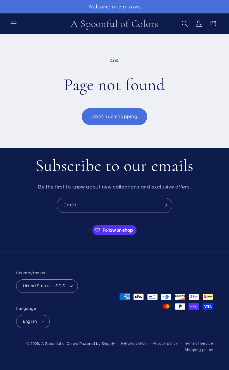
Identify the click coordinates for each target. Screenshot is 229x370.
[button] (13, 24)
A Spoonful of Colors (59, 344)
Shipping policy (199, 350)
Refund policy (133, 343)
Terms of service (198, 343)
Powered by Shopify (97, 344)
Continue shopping (115, 116)
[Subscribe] (165, 205)
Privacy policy (165, 343)
